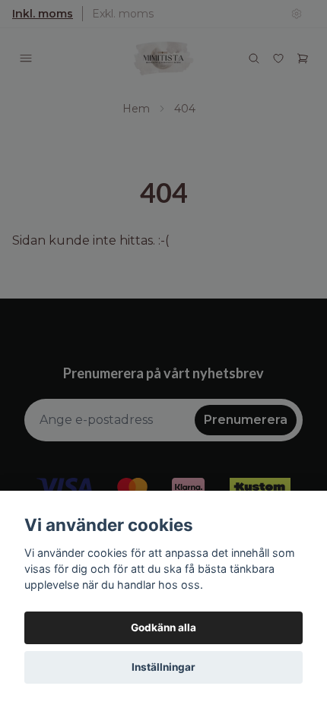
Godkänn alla (163, 627)
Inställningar (163, 667)
